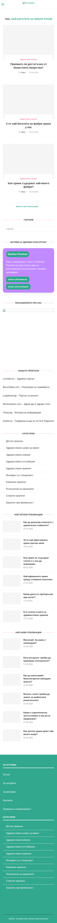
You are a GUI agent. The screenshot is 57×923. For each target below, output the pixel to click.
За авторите (9, 783)
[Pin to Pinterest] (29, 77)
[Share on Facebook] (23, 77)
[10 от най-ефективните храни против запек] (11, 544)
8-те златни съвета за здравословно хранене (35, 613)
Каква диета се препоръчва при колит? (38, 595)
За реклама (9, 792)
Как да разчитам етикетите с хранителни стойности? (38, 524)
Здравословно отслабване (20, 461)
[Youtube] (46, 4)
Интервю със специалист (19, 475)
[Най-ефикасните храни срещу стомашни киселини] (11, 581)
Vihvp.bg (7, 412)
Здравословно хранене (18, 468)
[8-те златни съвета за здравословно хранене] (11, 616)
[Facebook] (43, 4)
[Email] (49, 4)
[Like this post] (19, 77)
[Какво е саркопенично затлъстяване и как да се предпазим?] (11, 717)
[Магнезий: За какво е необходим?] (11, 644)
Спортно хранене (15, 495)
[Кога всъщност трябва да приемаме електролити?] (11, 662)
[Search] (54, 4)
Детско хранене (14, 441)
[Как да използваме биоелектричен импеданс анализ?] (11, 680)
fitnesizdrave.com (12, 404)
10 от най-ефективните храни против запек (35, 541)
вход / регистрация (18, 286)
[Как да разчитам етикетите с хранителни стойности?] (11, 526)
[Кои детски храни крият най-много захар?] (11, 735)
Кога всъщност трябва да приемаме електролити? (37, 659)
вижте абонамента (17, 279)
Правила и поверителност (17, 809)
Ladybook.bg (9, 395)
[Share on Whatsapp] (35, 77)
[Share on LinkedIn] (32, 77)
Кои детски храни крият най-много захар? (38, 732)
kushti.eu (7, 421)
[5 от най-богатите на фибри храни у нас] (28, 101)
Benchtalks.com (11, 387)
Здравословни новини (18, 455)
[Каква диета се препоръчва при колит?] (11, 598)
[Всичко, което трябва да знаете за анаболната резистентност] (11, 698)
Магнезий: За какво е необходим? (34, 641)
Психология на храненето (20, 489)
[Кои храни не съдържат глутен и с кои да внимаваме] (11, 562)
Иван (23, 72)
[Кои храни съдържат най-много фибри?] (28, 161)
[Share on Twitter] (26, 77)
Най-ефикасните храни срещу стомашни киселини (37, 578)
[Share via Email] (38, 77)
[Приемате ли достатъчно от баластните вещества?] (28, 42)
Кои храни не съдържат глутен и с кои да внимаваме (36, 561)
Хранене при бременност (20, 502)
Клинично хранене (16, 482)
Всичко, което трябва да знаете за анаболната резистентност (36, 697)
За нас (6, 774)
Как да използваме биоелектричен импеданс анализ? (37, 678)
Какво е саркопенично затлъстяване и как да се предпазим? (36, 715)
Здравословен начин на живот (22, 448)
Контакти (8, 800)
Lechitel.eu (8, 378)
